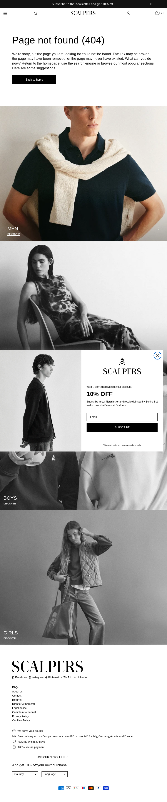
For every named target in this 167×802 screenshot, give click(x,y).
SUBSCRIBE (122, 427)
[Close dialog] (157, 355)
